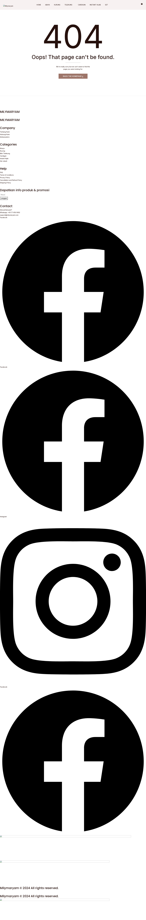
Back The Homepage (72, 76)
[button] (141, 5)
